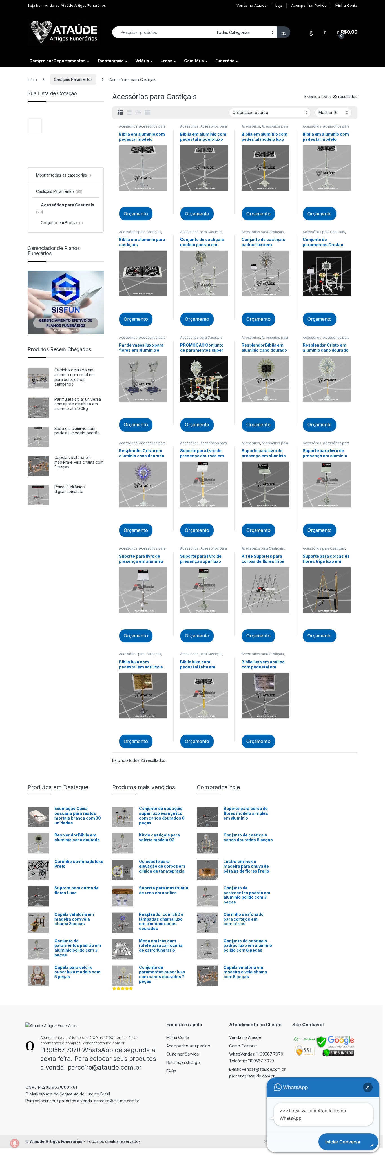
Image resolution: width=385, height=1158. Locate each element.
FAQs (171, 1070)
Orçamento (136, 214)
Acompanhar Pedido (309, 5)
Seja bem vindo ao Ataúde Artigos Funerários (67, 5)
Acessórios (128, 126)
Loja (278, 5)
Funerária (224, 60)
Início (32, 79)
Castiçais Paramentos (73, 79)
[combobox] (162, 32)
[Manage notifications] (14, 1143)
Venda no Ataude (251, 5)
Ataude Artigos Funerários (56, 1141)
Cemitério (194, 60)
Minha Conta (346, 5)
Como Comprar (243, 1045)
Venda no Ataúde (245, 1037)
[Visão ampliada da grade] (129, 112)
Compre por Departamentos (57, 60)
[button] (368, 1087)
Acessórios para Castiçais (140, 232)
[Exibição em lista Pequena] (147, 112)
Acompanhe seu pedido (188, 1045)
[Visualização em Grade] (120, 112)
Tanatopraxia (110, 60)
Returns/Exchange (183, 1062)
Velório (142, 60)
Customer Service (182, 1054)
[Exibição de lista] (138, 112)
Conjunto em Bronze (62, 222)
